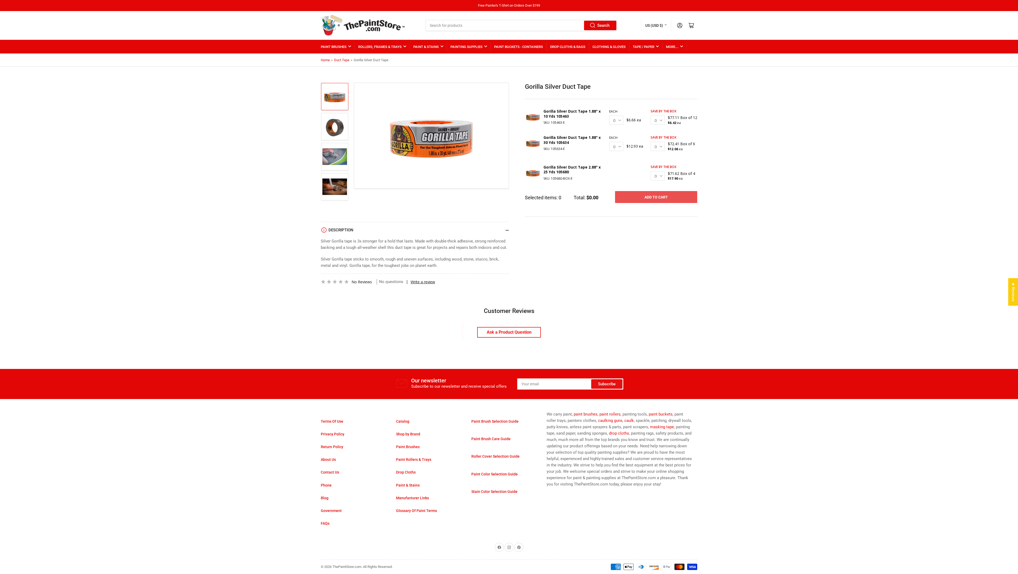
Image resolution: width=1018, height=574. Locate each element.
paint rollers (610, 414)
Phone (326, 485)
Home (325, 60)
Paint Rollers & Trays (413, 459)
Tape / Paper (643, 47)
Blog (324, 498)
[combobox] (521, 25)
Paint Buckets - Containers (518, 47)
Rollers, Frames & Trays (380, 47)
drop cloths (619, 433)
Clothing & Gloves (609, 47)
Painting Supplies (466, 47)
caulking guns (610, 420)
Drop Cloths (406, 472)
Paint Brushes (333, 47)
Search (603, 25)
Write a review (423, 281)
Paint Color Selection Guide (494, 474)
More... (672, 47)
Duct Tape (341, 60)
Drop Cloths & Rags (567, 47)
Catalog (402, 421)
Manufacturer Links (412, 498)
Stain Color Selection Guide (494, 491)
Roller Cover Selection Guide (495, 456)
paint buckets (661, 414)
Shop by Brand (408, 434)
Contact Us (330, 472)
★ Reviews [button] (1013, 292)
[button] (335, 281)
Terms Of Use (332, 421)
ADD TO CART (656, 197)
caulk (629, 420)
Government (331, 511)
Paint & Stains (426, 47)
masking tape (662, 427)
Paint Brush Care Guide (491, 439)
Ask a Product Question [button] (509, 332)
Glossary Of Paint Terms (416, 511)
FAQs (325, 523)
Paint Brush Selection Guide (495, 421)
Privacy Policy (332, 434)
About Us (328, 459)
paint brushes (586, 414)
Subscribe (607, 384)
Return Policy (332, 447)
